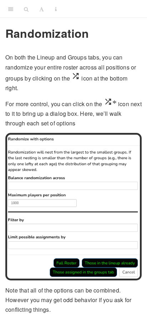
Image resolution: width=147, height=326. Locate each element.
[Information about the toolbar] (56, 9)
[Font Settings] (41, 9)
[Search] (26, 9)
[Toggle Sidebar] (11, 9)
